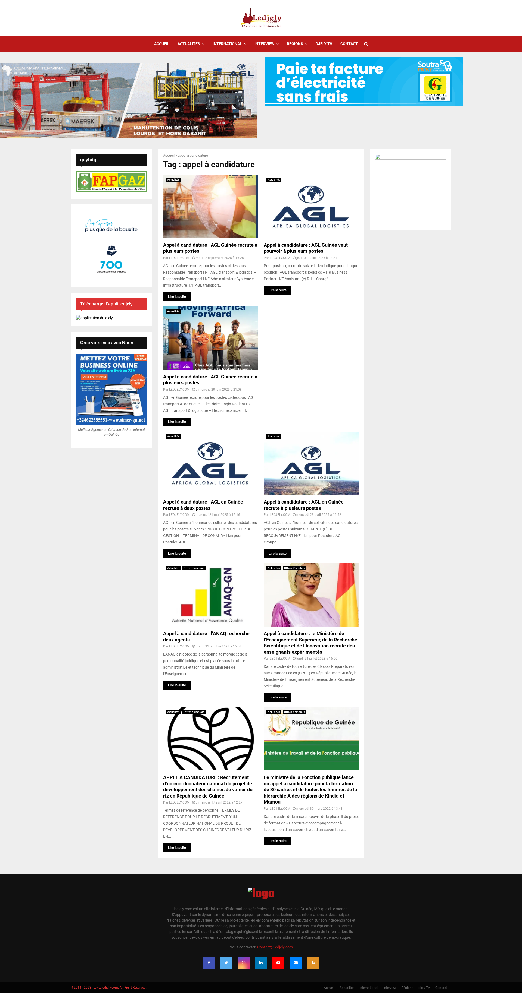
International (227, 44)
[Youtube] (278, 963)
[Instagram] (244, 963)
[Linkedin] (261, 963)
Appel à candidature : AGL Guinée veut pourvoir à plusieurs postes (306, 248)
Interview (264, 44)
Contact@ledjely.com (275, 947)
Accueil (161, 44)
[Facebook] (209, 963)
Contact (349, 44)
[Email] (296, 963)
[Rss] (313, 963)
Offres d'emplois (194, 568)
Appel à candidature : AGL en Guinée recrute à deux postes (203, 505)
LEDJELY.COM (179, 258)
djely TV (324, 44)
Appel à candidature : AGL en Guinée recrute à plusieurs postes (304, 505)
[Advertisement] (311, 344)
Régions (295, 44)
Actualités (189, 44)
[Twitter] (226, 963)
